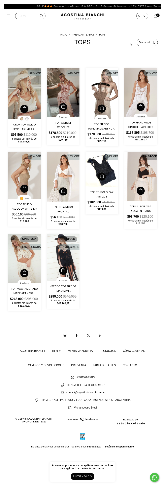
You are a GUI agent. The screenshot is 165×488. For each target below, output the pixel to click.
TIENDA (56, 350)
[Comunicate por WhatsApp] (154, 477)
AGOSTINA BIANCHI (32, 350)
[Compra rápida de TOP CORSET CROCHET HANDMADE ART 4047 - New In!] (63, 107)
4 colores (63, 117)
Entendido (82, 476)
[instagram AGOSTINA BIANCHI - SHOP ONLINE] (65, 335)
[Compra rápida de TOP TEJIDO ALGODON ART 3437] (24, 189)
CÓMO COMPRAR (134, 350)
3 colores (102, 118)
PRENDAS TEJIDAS (83, 34)
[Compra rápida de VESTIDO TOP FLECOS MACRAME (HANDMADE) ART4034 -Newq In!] (63, 271)
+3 (27, 119)
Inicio (63, 34)
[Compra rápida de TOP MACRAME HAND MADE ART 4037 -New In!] (24, 273)
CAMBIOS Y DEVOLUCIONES (46, 365)
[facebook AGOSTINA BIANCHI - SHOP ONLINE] (76, 335)
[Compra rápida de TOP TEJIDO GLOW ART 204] (102, 176)
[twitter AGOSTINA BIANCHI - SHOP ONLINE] (88, 335)
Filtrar (130, 41)
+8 (27, 199)
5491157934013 (85, 377)
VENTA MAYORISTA (80, 350)
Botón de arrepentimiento (119, 446)
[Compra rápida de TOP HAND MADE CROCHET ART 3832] (141, 107)
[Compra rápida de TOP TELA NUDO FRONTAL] (63, 191)
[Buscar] (41, 16)
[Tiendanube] (83, 420)
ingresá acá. (94, 446)
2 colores (140, 117)
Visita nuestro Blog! (85, 407)
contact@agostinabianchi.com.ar (85, 392)
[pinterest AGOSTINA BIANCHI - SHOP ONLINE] (100, 335)
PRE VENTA (78, 365)
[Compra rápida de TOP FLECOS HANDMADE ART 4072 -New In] (102, 108)
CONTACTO (130, 365)
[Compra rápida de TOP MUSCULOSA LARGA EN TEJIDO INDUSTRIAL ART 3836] (141, 191)
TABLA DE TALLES (104, 365)
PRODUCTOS (108, 350)
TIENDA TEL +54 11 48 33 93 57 (85, 385)
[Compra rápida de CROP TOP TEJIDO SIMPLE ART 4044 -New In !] (24, 109)
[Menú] (9, 16)
